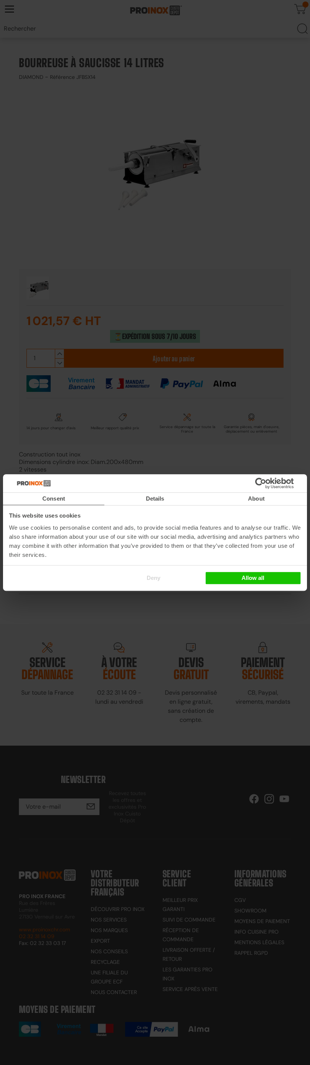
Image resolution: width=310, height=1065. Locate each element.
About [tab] (256, 498)
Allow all (253, 578)
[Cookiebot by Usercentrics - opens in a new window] (272, 483)
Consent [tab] (53, 498)
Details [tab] (155, 498)
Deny (153, 578)
